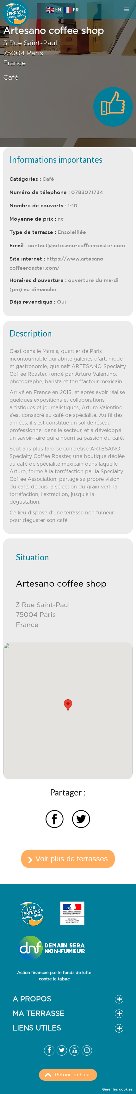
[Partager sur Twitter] (81, 820)
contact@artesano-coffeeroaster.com (76, 245)
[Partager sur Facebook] (55, 820)
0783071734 (87, 192)
